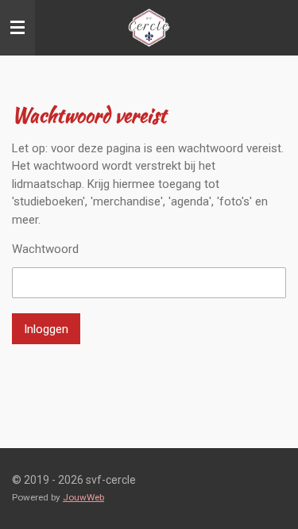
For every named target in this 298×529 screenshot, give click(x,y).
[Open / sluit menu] (17, 28)
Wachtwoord (45, 249)
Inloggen (46, 329)
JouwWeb (83, 497)
